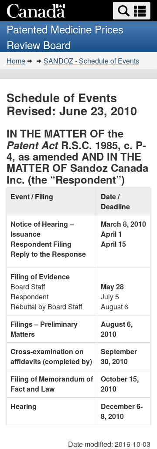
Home (16, 61)
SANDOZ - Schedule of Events (91, 61)
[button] (131, 11)
